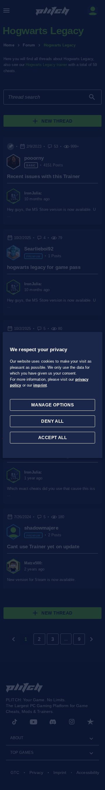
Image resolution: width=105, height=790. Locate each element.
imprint (40, 385)
